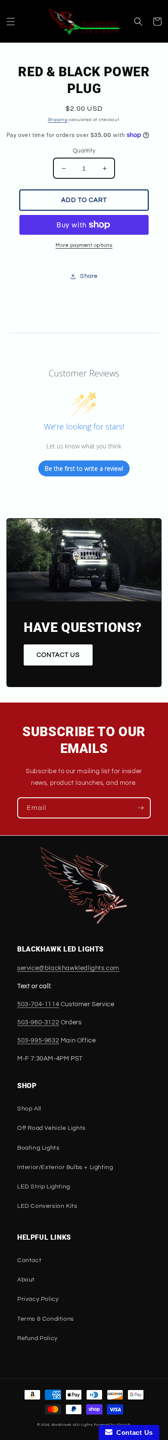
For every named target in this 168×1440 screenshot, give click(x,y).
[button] (10, 21)
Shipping (58, 120)
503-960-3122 (38, 1022)
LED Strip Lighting (43, 1187)
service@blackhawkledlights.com (68, 968)
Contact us (58, 655)
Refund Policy (37, 1338)
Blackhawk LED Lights (72, 1425)
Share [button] (89, 276)
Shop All (29, 1109)
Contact (29, 1260)
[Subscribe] (140, 807)
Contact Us (132, 1432)
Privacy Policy (38, 1299)
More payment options (84, 245)
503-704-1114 (38, 1004)
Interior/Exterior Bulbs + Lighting (65, 1167)
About (26, 1280)
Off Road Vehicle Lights (51, 1128)
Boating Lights (38, 1148)
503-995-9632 (38, 1040)
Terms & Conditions (45, 1319)
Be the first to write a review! (84, 468)
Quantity (84, 151)
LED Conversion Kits (47, 1206)
